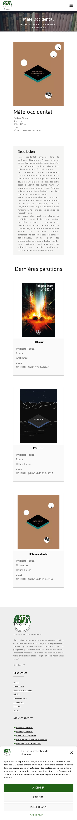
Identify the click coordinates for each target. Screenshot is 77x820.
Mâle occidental (38, 554)
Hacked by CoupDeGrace (26, 735)
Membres (17, 706)
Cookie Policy (36, 814)
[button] (71, 753)
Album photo (18, 702)
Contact (16, 710)
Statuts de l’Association (22, 690)
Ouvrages (35, 24)
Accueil (24, 24)
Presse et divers (20, 698)
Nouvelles (48, 24)
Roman (20, 353)
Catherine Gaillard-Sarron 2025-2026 (31, 739)
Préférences (38, 807)
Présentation (18, 686)
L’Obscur (38, 342)
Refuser (38, 797)
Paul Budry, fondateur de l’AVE (28, 743)
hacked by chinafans (24, 727)
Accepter (38, 787)
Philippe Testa (20, 118)
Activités (16, 694)
